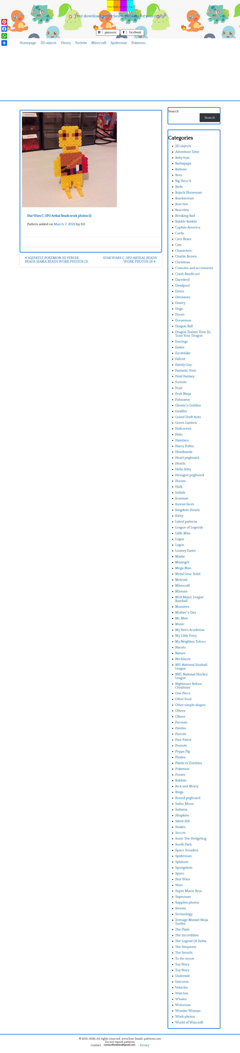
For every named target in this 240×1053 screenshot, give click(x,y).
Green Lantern (186, 423)
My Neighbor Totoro (190, 641)
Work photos (185, 1016)
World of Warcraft (189, 1022)
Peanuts (181, 745)
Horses (180, 481)
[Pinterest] (4, 21)
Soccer (180, 833)
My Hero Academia (189, 630)
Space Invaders (186, 850)
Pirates (180, 757)
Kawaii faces (184, 504)
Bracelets (182, 210)
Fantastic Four (185, 370)
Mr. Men (181, 618)
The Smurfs (183, 953)
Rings (179, 792)
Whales (181, 999)
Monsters (182, 607)
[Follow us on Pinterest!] (108, 34)
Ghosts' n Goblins (188, 405)
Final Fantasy (184, 376)
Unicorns (182, 982)
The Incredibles (187, 935)
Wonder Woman (187, 1011)
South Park (183, 844)
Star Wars (182, 879)
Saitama (181, 809)
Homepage (28, 43)
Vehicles (181, 987)
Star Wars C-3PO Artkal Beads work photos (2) (130, 259)
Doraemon (183, 320)
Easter (179, 347)
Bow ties (181, 204)
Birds (179, 187)
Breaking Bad (185, 216)
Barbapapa (183, 163)
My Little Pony (186, 636)
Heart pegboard (187, 458)
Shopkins (182, 815)
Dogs (179, 309)
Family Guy (183, 365)
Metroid (181, 580)
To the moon (184, 958)
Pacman (181, 722)
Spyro (179, 873)
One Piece (182, 693)
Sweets (180, 908)
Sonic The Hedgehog (190, 838)
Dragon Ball (184, 326)
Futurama (182, 399)
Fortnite (81, 43)
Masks (180, 556)
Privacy (144, 1045)
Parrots (180, 734)
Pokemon (138, 43)
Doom (179, 314)
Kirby (179, 516)
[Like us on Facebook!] (132, 34)
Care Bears (183, 239)
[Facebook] (4, 28)
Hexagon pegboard (189, 475)
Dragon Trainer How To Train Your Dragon (192, 334)
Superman (183, 897)
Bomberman (184, 198)
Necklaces (182, 659)
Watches (181, 993)
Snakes (180, 827)
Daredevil (182, 280)
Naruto (180, 647)
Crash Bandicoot (187, 274)
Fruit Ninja (183, 394)
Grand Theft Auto (188, 417)
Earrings (181, 341)
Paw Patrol (183, 740)
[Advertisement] (120, 74)
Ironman (181, 498)
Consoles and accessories (194, 268)
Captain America (187, 227)
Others (180, 711)
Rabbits (180, 780)
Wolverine (183, 1005)
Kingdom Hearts (187, 510)
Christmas (182, 262)
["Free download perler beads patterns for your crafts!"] (120, 5)
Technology (184, 914)
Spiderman (119, 43)
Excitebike (182, 353)
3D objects (48, 43)
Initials (180, 492)
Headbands (183, 452)
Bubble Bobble (186, 221)
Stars (179, 885)
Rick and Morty (186, 786)
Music (179, 624)
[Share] (4, 42)
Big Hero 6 (183, 181)
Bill (83, 224)
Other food (183, 699)
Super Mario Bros (188, 891)
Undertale (182, 976)
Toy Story (182, 964)
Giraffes (181, 411)
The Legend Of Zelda (190, 941)
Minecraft (98, 43)
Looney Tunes (185, 551)
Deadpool (182, 285)
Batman (181, 169)
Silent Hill (182, 821)
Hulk (178, 487)
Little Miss (182, 533)
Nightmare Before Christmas (188, 685)
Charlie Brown (186, 256)
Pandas (180, 728)
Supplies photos (187, 902)
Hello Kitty (183, 469)
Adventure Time (187, 152)
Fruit (178, 388)
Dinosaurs (182, 297)
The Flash (182, 929)
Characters (183, 251)
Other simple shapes (190, 705)
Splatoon (182, 862)
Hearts (180, 463)
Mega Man (183, 568)
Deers (179, 291)
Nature (180, 653)
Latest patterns (186, 522)
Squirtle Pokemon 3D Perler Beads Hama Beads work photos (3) (56, 259)
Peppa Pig (182, 751)
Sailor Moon (184, 804)
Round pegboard (187, 798)
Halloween (183, 429)
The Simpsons (185, 947)
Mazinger (182, 562)
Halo (178, 434)
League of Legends (189, 527)
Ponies (180, 775)
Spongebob (183, 868)
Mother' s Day (185, 612)
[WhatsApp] (4, 35)
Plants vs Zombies (188, 763)
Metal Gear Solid (187, 574)
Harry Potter (184, 446)
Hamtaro (182, 440)
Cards (179, 233)
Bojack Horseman (188, 192)
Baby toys (182, 158)
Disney (66, 43)
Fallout (180, 359)
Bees (178, 175)
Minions (181, 591)
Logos (179, 539)
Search (173, 111)
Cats (178, 245)
